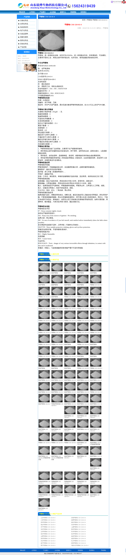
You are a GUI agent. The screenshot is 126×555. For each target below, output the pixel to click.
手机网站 (103, 550)
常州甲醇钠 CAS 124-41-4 (78, 531)
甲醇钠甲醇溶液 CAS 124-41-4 (57, 404)
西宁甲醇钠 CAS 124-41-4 (48, 545)
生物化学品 (24, 20)
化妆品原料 (24, 34)
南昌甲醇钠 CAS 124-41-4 (78, 536)
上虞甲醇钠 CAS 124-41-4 (78, 527)
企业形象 (53, 12)
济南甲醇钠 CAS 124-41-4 (78, 517)
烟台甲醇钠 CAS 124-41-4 (48, 524)
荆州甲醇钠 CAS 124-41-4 (78, 529)
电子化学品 (24, 30)
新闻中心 (63, 12)
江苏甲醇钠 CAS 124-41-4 (48, 520)
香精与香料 (24, 37)
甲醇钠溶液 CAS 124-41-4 (56, 482)
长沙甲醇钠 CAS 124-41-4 (78, 541)
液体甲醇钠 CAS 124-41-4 (69, 416)
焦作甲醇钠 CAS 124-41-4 (48, 534)
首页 (83, 20)
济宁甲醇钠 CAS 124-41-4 (48, 527)
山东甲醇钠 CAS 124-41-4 (48, 517)
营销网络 (73, 12)
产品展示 (43, 12)
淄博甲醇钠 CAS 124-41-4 (78, 520)
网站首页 (22, 12)
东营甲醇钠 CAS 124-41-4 (78, 524)
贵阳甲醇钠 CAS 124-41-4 (78, 543)
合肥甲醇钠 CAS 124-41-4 (48, 536)
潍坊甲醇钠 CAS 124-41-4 (78, 522)
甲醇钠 (89, 20)
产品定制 (23, 47)
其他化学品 (24, 44)
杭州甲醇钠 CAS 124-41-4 (78, 534)
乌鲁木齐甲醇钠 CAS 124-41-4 (79, 545)
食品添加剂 (24, 27)
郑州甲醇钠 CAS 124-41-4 (48, 538)
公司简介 (32, 12)
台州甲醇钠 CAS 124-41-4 (48, 531)
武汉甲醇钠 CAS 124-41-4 (48, 541)
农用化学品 (24, 24)
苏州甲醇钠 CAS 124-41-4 (48, 522)
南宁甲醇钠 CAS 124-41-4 (48, 543)
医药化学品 (24, 40)
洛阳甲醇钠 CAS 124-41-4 (78, 538)
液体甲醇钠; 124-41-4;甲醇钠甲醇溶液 (95, 443)
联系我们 (84, 12)
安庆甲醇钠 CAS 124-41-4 (48, 529)
